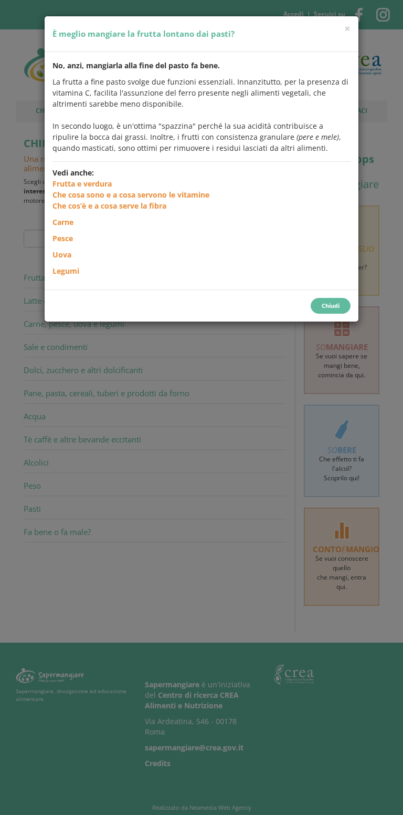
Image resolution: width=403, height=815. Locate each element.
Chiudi (331, 306)
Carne (62, 222)
